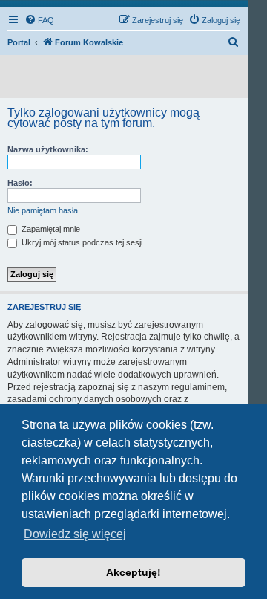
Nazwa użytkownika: (47, 149)
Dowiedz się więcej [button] (75, 534)
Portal (18, 42)
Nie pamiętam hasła (42, 210)
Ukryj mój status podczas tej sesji (80, 242)
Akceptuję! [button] (133, 572)
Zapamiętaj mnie (49, 228)
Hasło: (20, 182)
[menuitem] (39, 20)
